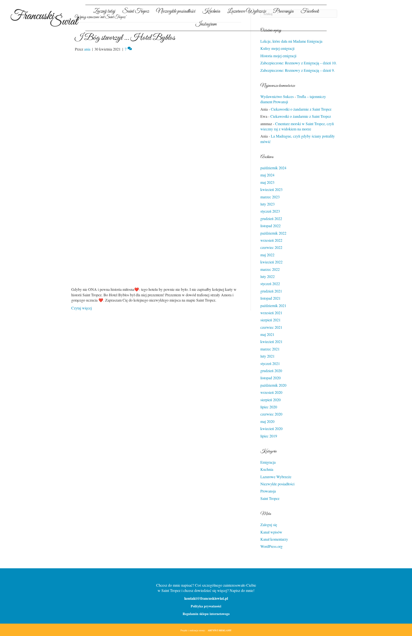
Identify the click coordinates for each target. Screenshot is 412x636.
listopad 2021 (270, 298)
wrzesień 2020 (271, 392)
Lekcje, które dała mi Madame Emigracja (291, 41)
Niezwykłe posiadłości (277, 483)
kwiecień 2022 (271, 261)
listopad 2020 (270, 377)
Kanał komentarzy (274, 539)
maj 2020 (267, 421)
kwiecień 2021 (271, 341)
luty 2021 (267, 356)
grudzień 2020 (271, 370)
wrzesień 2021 (271, 312)
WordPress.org (271, 546)
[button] (357, 21)
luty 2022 (267, 276)
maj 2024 (267, 174)
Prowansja (268, 490)
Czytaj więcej (81, 307)
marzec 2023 (270, 196)
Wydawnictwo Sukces (277, 96)
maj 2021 (267, 334)
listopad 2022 (270, 225)
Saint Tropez (269, 498)
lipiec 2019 (268, 435)
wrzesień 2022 (271, 240)
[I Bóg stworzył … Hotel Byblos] (155, 168)
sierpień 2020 (270, 399)
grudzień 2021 (271, 290)
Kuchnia (266, 469)
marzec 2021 (270, 348)
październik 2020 (273, 385)
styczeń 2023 (270, 211)
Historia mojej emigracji (278, 55)
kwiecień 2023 (271, 189)
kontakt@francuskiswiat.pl (206, 598)
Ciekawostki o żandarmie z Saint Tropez (301, 109)
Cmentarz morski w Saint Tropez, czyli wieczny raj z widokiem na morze (297, 126)
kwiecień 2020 (271, 428)
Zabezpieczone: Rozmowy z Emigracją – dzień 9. (297, 70)
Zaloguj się (268, 524)
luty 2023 (267, 203)
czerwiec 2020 (271, 413)
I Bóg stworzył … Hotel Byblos (125, 37)
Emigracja (268, 462)
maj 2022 (267, 254)
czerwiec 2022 (271, 247)
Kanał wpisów (271, 531)
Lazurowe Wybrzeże (275, 476)
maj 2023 (267, 182)
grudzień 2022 (271, 218)
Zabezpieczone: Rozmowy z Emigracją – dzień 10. (298, 62)
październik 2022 (273, 233)
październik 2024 (273, 167)
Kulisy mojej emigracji (277, 48)
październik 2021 (273, 305)
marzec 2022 (270, 269)
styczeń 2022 (270, 283)
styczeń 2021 (270, 363)
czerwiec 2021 (271, 327)
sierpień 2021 (270, 319)
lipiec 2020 (268, 406)
